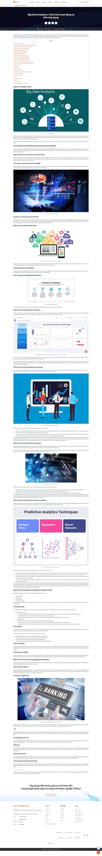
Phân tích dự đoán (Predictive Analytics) (21, 60)
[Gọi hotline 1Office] (98, 852)
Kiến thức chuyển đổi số (20, 5)
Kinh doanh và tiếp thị (18, 73)
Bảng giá (50, 2)
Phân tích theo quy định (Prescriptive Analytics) (23, 61)
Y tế (15, 76)
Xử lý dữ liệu (16, 66)
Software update (74, 830)
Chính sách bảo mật (49, 830)
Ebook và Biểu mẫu (78, 821)
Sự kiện (46, 815)
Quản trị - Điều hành (78, 813)
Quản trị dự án (77, 817)
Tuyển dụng (47, 819)
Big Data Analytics (58, 34)
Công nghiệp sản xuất (18, 78)
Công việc (62, 813)
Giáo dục (15, 80)
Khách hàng (56, 2)
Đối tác (46, 817)
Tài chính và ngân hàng (18, 75)
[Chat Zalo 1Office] (98, 848)
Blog (76, 808)
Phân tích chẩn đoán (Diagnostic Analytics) (22, 58)
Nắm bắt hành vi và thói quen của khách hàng (23, 47)
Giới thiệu (47, 808)
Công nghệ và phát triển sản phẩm (20, 83)
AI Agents (38, 2)
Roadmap (47, 811)
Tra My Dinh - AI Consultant (60, 29)
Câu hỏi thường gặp (65, 830)
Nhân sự (61, 815)
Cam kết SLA (57, 830)
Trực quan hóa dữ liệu (18, 70)
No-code (44, 2)
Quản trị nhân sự (78, 815)
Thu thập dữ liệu (17, 65)
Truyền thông (47, 813)
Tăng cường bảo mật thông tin (20, 53)
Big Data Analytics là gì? (18, 43)
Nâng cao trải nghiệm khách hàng (20, 51)
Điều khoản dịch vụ (32, 830)
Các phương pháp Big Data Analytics (21, 55)
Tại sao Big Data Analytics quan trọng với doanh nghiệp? (24, 45)
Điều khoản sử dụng (40, 830)
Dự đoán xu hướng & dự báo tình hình (21, 50)
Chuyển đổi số (78, 811)
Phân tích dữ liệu (17, 68)
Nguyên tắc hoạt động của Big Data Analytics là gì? (24, 63)
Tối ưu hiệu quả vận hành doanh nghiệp (21, 48)
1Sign (61, 819)
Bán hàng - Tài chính (79, 819)
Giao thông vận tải (17, 81)
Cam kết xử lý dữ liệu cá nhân (50, 823)
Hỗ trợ (46, 821)
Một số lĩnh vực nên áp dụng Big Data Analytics (23, 71)
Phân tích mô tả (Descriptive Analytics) (21, 56)
